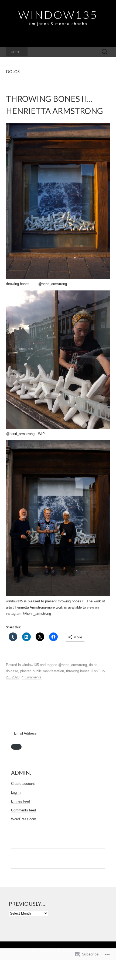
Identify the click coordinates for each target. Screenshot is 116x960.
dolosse (12, 671)
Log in (16, 792)
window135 (30, 665)
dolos (93, 665)
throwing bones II (79, 671)
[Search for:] (104, 52)
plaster (25, 671)
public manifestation (48, 671)
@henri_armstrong (72, 665)
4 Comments (32, 677)
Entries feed (20, 801)
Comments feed (23, 810)
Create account (23, 784)
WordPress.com (23, 819)
